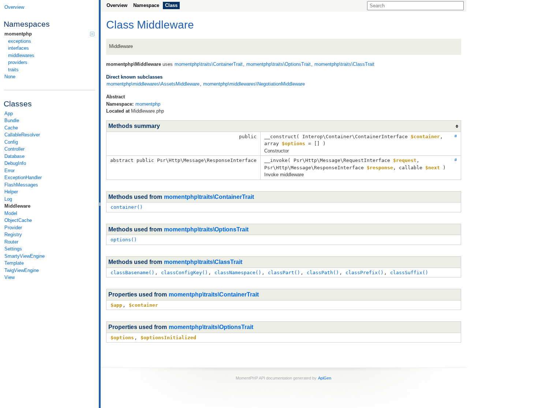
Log (8, 199)
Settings (13, 249)
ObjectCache (18, 220)
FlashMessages (21, 185)
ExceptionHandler (23, 177)
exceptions (19, 41)
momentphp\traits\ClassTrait (203, 262)
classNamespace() (237, 272)
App (8, 113)
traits (13, 69)
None (9, 76)
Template (14, 263)
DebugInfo (15, 163)
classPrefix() (364, 272)
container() (127, 207)
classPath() (323, 272)
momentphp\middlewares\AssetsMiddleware (153, 84)
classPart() (284, 272)
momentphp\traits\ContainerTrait (209, 197)
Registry (13, 234)
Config (11, 142)
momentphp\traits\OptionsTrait (206, 229)
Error (9, 170)
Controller (14, 149)
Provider (13, 227)
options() (124, 239)
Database (14, 156)
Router (11, 242)
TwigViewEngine (21, 270)
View (9, 277)
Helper (11, 191)
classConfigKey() (184, 272)
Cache (11, 128)
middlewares (21, 55)
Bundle (11, 120)
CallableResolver (22, 134)
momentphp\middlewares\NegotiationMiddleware (254, 84)
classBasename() (132, 272)
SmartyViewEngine (24, 256)
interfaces (18, 48)
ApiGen (324, 378)
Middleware (17, 206)
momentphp (18, 34)
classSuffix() (409, 272)
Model (10, 213)
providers (17, 62)
